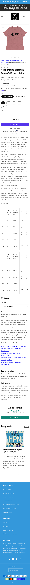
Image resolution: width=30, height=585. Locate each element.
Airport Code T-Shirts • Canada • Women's (13, 346)
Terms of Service (8, 500)
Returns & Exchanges (9, 493)
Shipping (3, 85)
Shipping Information (9, 497)
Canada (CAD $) (14, 570)
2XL (4, 106)
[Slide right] (18, 57)
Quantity (3, 110)
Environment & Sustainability (11, 534)
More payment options (15, 128)
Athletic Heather (21, 96)
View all (26, 426)
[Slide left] (11, 57)
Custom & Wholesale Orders (11, 504)
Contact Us (6, 526)
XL (19, 103)
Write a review (15, 417)
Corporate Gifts (7, 512)
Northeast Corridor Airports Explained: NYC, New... (12, 450)
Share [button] (4, 311)
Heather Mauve (7, 96)
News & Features (8, 530)
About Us (5, 522)
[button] (2, 16)
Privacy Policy (7, 489)
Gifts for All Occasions (9, 508)
